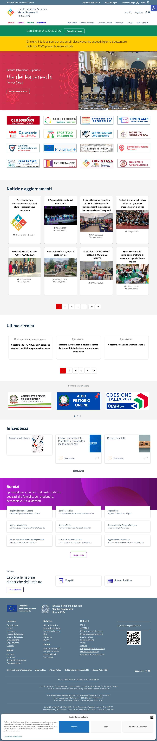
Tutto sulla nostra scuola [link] (18, 91)
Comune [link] (83, 645)
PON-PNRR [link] (72, 22)
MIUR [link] (82, 625)
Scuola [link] (11, 22)
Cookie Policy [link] (8, 736)
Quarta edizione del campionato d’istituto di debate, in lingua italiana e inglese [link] (132, 256)
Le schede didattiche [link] (51, 628)
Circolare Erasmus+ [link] (38, 339)
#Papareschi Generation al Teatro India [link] (60, 201)
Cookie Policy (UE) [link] (100, 669)
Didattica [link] (41, 22)
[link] (154, 8)
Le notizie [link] (10, 654)
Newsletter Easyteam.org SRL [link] (92, 654)
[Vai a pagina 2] (77, 416)
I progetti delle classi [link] (51, 630)
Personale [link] (119, 22)
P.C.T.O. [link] (46, 639)
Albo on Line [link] (40, 669)
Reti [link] (45, 633)
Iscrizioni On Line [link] (87, 639)
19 (92, 306)
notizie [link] (32, 235)
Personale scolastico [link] (51, 648)
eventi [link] (58, 230)
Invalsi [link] (82, 642)
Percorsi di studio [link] (50, 654)
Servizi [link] (21, 22)
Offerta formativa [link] (50, 625)
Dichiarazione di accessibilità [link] (77, 669)
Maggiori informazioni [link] (74, 31)
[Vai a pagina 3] (80, 416)
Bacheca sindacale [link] (87, 22)
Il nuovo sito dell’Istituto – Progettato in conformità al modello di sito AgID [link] (71, 441)
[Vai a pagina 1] (75, 416)
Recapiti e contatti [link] (116, 438)
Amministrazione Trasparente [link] (19, 669)
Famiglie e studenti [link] (51, 651)
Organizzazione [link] (13, 639)
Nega (106, 726)
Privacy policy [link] (17, 736)
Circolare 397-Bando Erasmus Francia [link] (126, 344)
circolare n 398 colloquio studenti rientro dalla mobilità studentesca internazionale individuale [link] (78, 348)
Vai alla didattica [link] (15, 589)
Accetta (74, 726)
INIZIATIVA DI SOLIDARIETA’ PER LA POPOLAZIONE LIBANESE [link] (96, 255)
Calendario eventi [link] (105, 22)
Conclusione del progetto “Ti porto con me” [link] (60, 253)
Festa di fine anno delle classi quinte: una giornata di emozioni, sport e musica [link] (132, 203)
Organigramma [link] (13, 642)
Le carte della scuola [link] (15, 636)
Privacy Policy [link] (55, 669)
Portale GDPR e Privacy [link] (89, 651)
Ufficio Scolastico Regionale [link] (91, 630)
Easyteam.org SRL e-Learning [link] (92, 648)
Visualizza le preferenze (138, 726)
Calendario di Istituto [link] (19, 438)
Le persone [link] (11, 630)
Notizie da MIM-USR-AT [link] (91, 2)
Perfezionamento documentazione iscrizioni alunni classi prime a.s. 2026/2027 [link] (24, 205)
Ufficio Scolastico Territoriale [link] (91, 633)
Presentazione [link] (12, 625)
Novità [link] (30, 22)
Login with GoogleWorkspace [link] (129, 625)
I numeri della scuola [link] (15, 633)
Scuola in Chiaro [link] (86, 636)
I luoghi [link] (10, 628)
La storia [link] (10, 645)
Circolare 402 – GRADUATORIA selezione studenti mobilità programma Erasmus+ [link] (30, 346)
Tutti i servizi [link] (48, 657)
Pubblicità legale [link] (111, 2)
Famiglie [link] (129, 22)
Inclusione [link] (47, 636)
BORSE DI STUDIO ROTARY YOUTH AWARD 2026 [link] (24, 253)
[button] (152, 717)
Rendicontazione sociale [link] (16, 660)
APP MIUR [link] (84, 628)
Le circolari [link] (11, 657)
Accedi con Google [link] (128, 2)
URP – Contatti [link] (142, 22)
